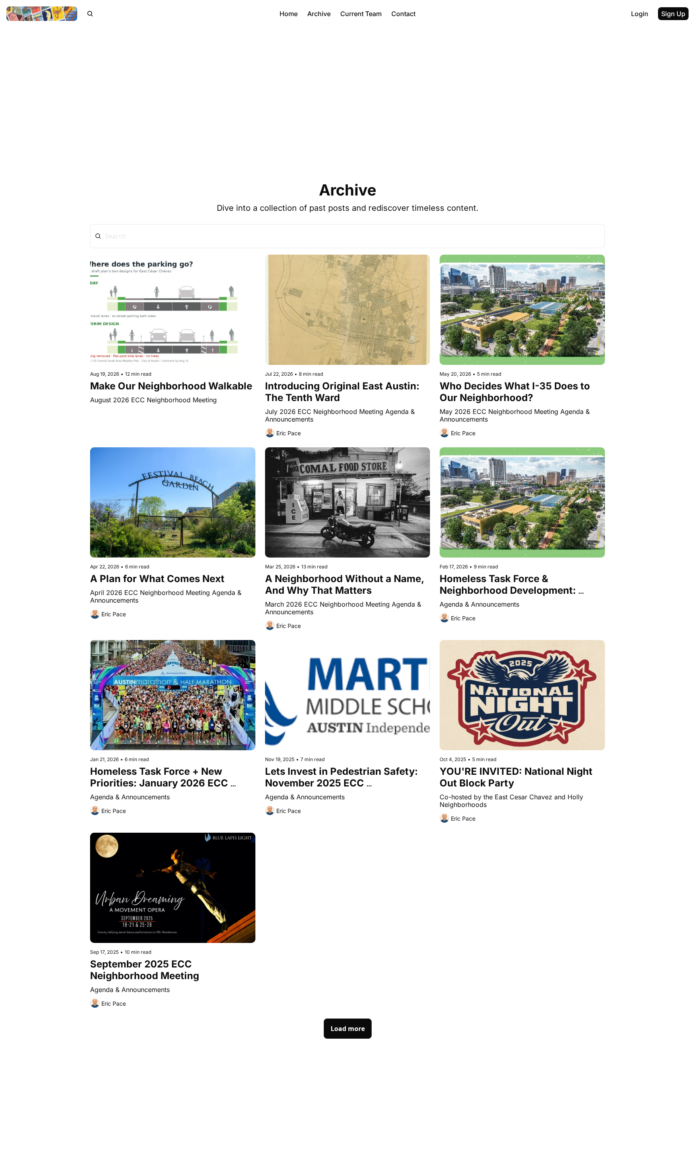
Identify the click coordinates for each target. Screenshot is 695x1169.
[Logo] (41, 13)
